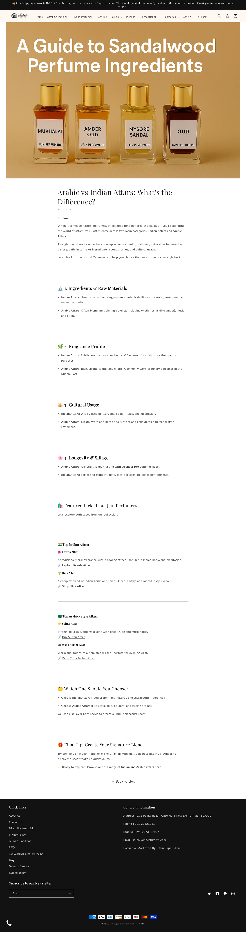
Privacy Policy (17, 834)
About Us (14, 815)
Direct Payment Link (21, 828)
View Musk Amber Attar (78, 658)
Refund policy (17, 872)
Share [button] (65, 218)
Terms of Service (19, 866)
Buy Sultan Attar (73, 636)
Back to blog (125, 781)
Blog (11, 860)
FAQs (12, 847)
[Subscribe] (70, 893)
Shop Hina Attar (73, 586)
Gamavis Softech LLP (135, 924)
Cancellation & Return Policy (26, 853)
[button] (58, 17)
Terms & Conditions (21, 841)
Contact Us (16, 822)
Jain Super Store (117, 924)
